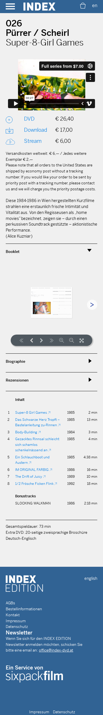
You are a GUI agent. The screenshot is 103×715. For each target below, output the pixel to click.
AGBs (10, 603)
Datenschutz (17, 626)
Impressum (16, 621)
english (90, 578)
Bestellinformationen (24, 609)
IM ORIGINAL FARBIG (32, 469)
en (94, 6)
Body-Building (26, 432)
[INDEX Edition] (39, 7)
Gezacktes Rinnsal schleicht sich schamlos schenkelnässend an (37, 444)
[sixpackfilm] (34, 676)
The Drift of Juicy (29, 476)
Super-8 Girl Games (31, 412)
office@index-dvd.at (56, 650)
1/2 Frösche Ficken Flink (34, 483)
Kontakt (13, 615)
